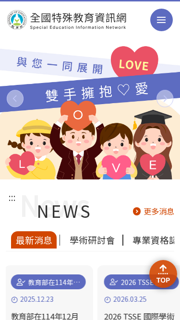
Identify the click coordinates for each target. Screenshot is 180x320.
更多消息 (159, 211)
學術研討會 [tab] (92, 239)
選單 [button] (161, 20)
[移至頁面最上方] (163, 274)
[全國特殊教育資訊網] (66, 20)
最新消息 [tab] (34, 239)
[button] (15, 98)
